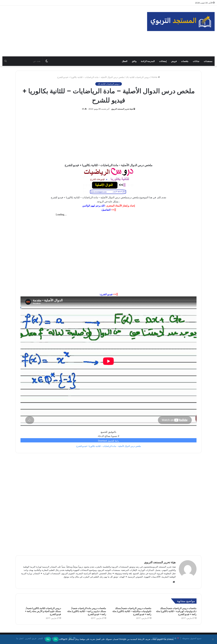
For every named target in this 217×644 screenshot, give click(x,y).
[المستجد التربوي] (181, 21)
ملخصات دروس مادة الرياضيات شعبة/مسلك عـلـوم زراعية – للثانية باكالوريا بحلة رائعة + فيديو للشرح (86, 611)
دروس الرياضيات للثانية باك (138, 77)
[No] (213, 639)
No (48, 639)
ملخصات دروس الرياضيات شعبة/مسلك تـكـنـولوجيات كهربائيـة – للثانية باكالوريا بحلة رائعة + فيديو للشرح (176, 611)
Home (154, 77)
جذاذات (196, 61)
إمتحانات (163, 61)
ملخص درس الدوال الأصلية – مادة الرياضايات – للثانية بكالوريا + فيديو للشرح (108, 446)
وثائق (134, 61)
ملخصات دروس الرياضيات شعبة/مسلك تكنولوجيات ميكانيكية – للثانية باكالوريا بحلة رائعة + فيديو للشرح (131, 611)
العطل (124, 61)
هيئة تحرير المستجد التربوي (122, 109)
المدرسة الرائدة (148, 61)
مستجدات (208, 61)
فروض (174, 61)
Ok (55, 639)
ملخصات (184, 61)
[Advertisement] (72, 31)
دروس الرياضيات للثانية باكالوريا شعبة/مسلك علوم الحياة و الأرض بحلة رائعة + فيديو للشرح (43, 611)
